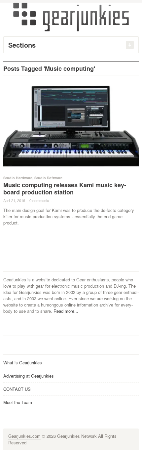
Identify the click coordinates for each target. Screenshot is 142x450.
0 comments (39, 200)
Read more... (65, 311)
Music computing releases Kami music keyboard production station (64, 188)
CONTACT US (17, 389)
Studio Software (48, 177)
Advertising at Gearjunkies (28, 376)
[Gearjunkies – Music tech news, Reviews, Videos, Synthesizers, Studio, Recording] (71, 16)
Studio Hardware (17, 177)
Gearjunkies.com (24, 436)
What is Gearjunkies (22, 362)
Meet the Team (17, 402)
